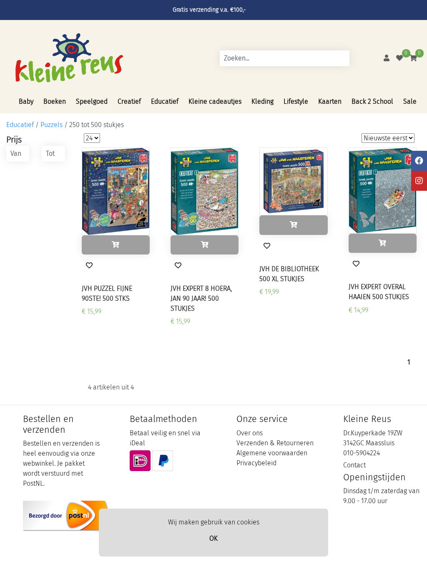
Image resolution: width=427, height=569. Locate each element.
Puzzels (51, 125)
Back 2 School (372, 101)
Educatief (164, 101)
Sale (410, 101)
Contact (354, 465)
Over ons (249, 433)
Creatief (129, 101)
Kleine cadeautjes (214, 101)
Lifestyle (296, 101)
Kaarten (330, 101)
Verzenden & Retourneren (275, 443)
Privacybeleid (256, 463)
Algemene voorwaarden (271, 453)
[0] (399, 58)
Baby (26, 101)
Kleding (262, 101)
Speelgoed (92, 101)
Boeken (54, 101)
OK (213, 538)
